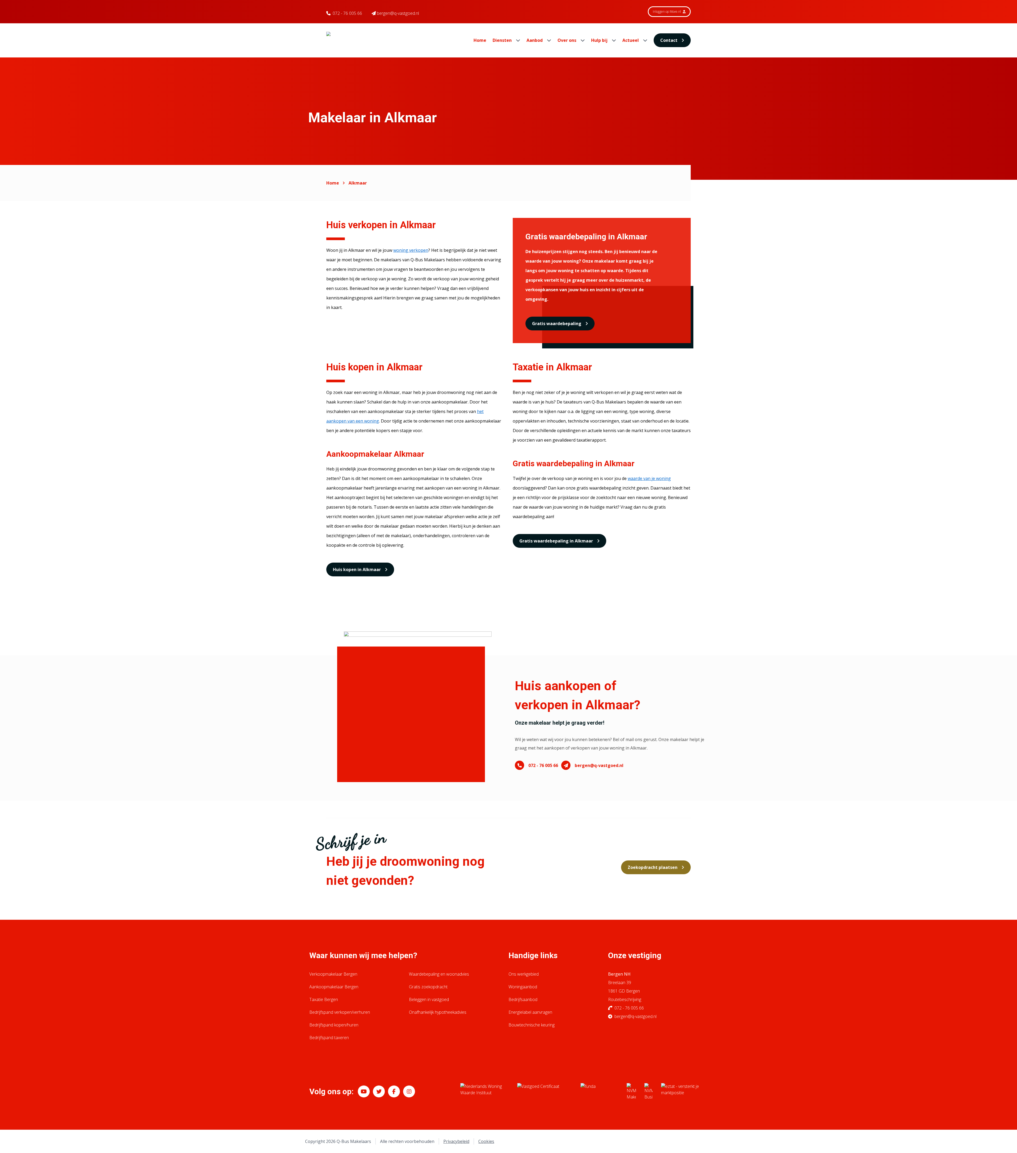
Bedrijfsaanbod (522, 999)
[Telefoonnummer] (519, 765)
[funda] (599, 1091)
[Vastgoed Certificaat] (544, 1091)
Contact (668, 40)
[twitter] (379, 1091)
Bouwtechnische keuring (531, 1025)
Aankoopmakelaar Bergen (333, 987)
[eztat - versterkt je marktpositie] (680, 1091)
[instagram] (409, 1091)
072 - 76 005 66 (347, 13)
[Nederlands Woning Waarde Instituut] (484, 1091)
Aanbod (535, 40)
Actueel (631, 40)
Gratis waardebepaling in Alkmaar (556, 541)
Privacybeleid (456, 1141)
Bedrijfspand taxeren (329, 1037)
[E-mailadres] (565, 765)
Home (480, 40)
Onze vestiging (634, 955)
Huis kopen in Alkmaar (357, 569)
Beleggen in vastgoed (429, 999)
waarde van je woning (649, 478)
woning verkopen (410, 250)
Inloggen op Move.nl (667, 11)
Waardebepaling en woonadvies (439, 974)
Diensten (503, 40)
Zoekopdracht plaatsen (652, 867)
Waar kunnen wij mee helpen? (363, 955)
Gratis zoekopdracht (428, 987)
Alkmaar (358, 183)
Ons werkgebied (523, 974)
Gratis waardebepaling (556, 323)
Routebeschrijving (624, 999)
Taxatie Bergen (323, 999)
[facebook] (394, 1091)
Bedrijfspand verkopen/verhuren (339, 1012)
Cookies (486, 1141)
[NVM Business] (648, 1091)
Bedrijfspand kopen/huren (333, 1025)
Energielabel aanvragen (530, 1012)
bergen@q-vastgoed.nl (599, 765)
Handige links (532, 955)
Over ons (567, 40)
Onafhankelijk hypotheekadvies (437, 1012)
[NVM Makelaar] (631, 1091)
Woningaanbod (522, 987)
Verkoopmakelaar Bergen (333, 974)
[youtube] (364, 1091)
